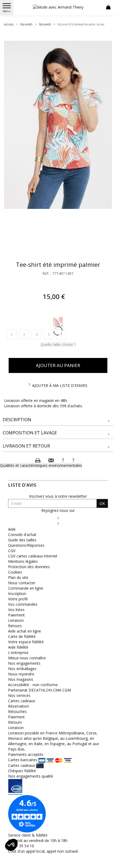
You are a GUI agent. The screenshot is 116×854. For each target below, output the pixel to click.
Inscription (17, 593)
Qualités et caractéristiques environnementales (41, 465)
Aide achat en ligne (24, 631)
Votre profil (18, 598)
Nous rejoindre (21, 673)
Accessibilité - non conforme (33, 684)
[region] (58, 125)
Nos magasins (20, 679)
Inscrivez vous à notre (58, 496)
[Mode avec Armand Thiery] (58, 7)
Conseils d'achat (22, 534)
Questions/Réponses (26, 545)
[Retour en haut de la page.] (106, 847)
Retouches (17, 711)
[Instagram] (58, 523)
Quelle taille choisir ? (58, 344)
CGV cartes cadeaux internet (32, 556)
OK (102, 503)
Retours (15, 625)
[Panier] (108, 6)
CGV (11, 550)
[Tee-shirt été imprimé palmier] (58, 125)
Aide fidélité (18, 647)
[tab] (58, 420)
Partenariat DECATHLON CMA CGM (39, 690)
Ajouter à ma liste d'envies (59, 385)
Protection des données (29, 566)
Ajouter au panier (58, 365)
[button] (58, 420)
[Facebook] (58, 518)
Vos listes (16, 609)
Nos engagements (24, 663)
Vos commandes (22, 604)
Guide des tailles (22, 539)
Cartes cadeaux (21, 700)
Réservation (18, 706)
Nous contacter (21, 582)
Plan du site (18, 577)
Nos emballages (22, 668)
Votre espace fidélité (26, 641)
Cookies (15, 572)
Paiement (16, 615)
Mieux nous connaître (27, 657)
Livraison (16, 620)
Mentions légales (23, 561)
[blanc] (58, 322)
